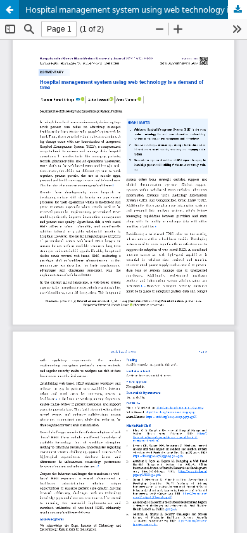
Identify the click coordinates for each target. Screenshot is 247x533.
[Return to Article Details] (9, 9)
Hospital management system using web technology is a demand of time (136, 9)
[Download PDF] (237, 9)
